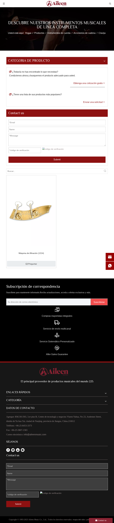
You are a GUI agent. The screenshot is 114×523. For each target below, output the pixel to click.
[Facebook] (8, 450)
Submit (57, 159)
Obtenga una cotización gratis (89, 83)
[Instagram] (22, 450)
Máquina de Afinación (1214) (31, 253)
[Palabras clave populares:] (105, 171)
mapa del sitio (79, 519)
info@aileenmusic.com (35, 434)
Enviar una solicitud (94, 102)
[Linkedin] (13, 450)
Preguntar (32, 264)
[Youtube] (18, 450)
